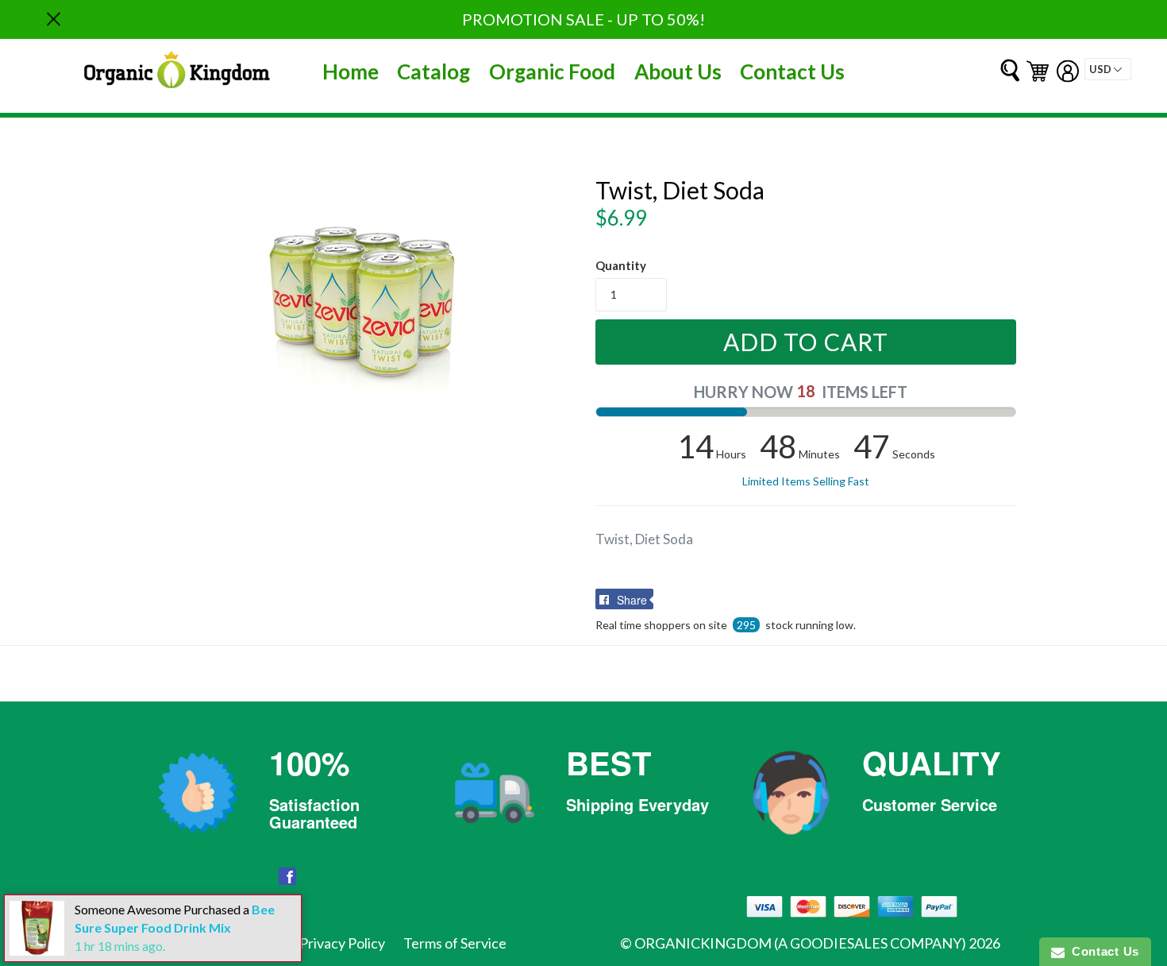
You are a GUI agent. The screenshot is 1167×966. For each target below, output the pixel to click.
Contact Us (792, 71)
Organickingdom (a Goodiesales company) (800, 943)
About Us (678, 71)
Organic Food (552, 71)
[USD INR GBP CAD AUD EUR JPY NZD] (1107, 69)
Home (350, 71)
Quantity (620, 265)
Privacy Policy (342, 943)
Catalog (433, 71)
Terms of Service (454, 943)
